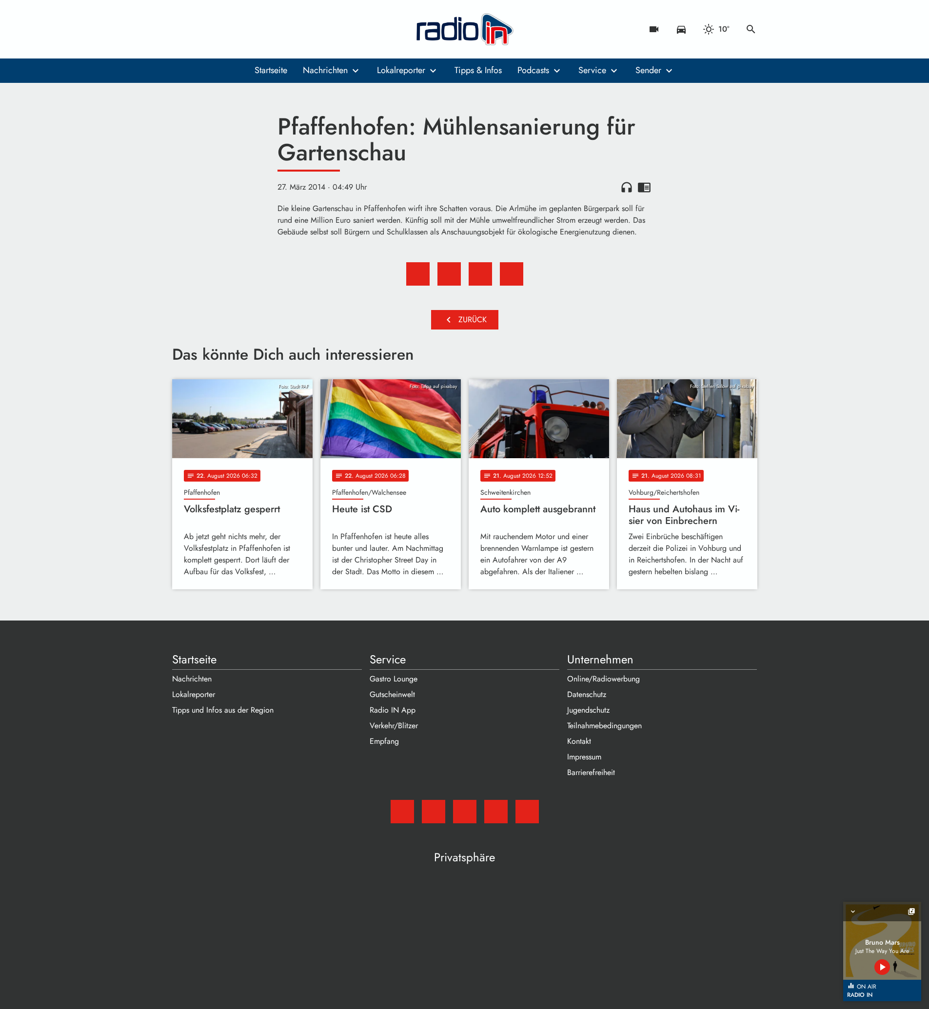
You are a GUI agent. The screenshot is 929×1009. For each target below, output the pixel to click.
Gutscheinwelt (392, 694)
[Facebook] (201, 29)
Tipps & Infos (478, 70)
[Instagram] (221, 29)
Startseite (271, 70)
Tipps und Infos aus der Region (223, 710)
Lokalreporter (401, 70)
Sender (648, 70)
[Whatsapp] (240, 29)
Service (592, 70)
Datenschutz (586, 694)
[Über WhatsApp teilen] (480, 274)
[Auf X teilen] (449, 274)
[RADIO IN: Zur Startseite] (465, 29)
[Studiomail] (182, 29)
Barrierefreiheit (591, 772)
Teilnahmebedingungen (604, 725)
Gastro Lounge (393, 678)
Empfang (384, 741)
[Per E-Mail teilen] (511, 274)
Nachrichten (325, 70)
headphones (626, 187)
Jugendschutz (588, 710)
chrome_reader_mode (644, 187)
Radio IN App (392, 710)
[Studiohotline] (260, 29)
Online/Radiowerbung (603, 678)
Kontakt (579, 741)
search (751, 29)
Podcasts (533, 70)
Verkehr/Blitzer (394, 725)
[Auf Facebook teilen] (418, 274)
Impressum (584, 756)
